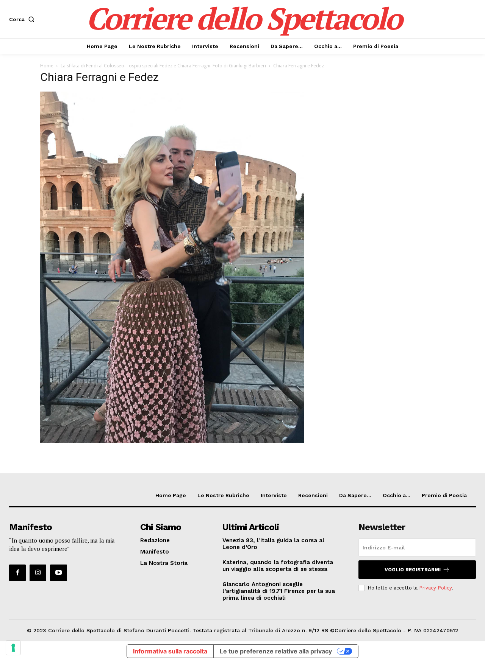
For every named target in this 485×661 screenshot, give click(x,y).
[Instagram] (38, 573)
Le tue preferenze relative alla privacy (276, 651)
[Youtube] (58, 573)
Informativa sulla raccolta (170, 651)
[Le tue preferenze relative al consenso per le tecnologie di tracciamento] (13, 648)
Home (46, 65)
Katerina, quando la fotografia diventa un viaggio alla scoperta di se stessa (277, 565)
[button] (23, 19)
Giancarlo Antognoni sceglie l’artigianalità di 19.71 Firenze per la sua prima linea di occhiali (278, 591)
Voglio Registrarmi (413, 569)
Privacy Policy (435, 588)
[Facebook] (17, 573)
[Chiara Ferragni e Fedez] (172, 440)
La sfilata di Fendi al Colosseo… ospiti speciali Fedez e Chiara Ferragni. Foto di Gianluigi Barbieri (163, 65)
